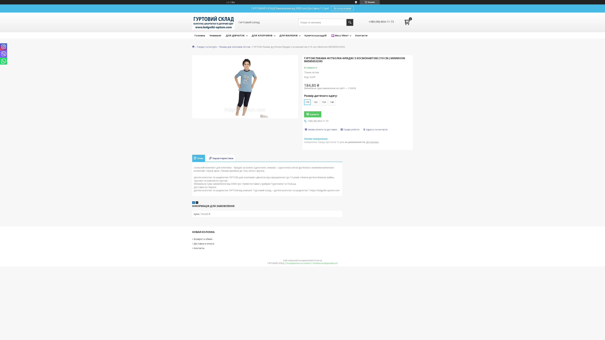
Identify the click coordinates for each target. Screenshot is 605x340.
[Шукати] (349, 22)
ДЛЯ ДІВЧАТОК (235, 35)
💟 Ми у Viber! (339, 35)
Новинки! (215, 35)
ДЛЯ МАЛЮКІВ (288, 35)
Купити (314, 114)
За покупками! (342, 8)
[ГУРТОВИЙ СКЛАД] (213, 22)
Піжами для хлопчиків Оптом (234, 46)
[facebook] (193, 202)
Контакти (361, 35)
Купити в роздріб (316, 35)
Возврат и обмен (203, 239)
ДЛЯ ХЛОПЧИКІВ (262, 35)
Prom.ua (318, 260)
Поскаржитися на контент (298, 263)
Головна (200, 35)
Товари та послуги (207, 46)
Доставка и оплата (204, 243)
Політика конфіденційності (325, 263)
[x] (197, 202)
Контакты (199, 248)
